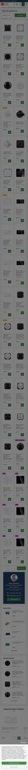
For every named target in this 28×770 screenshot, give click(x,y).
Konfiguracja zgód (14, 766)
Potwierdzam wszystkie (14, 763)
